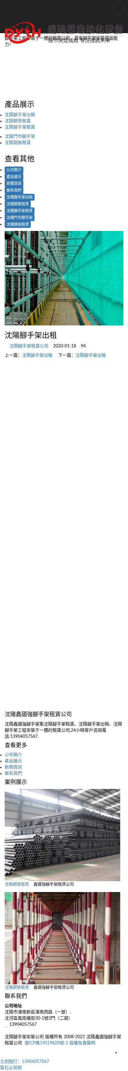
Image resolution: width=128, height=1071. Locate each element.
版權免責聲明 (82, 1043)
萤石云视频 (11, 1068)
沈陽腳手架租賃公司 (28, 346)
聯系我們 (14, 190)
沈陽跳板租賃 (18, 143)
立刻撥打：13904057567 (24, 1062)
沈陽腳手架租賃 (20, 127)
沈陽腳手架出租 (20, 115)
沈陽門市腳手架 (20, 136)
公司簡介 (14, 170)
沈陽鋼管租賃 (18, 121)
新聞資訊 (14, 183)
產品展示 (14, 177)
